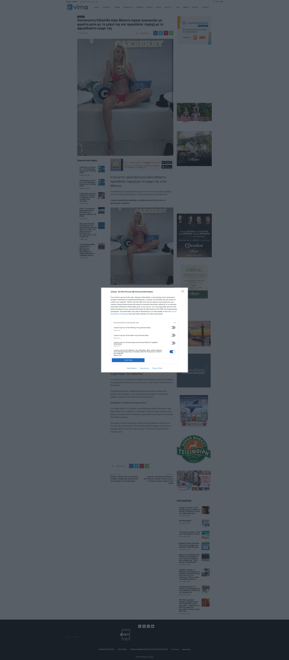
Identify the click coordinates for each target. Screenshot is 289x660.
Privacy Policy (157, 368)
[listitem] (144, 322)
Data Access (144, 368)
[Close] (183, 292)
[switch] (172, 327)
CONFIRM (128, 360)
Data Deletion (132, 368)
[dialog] (144, 330)
